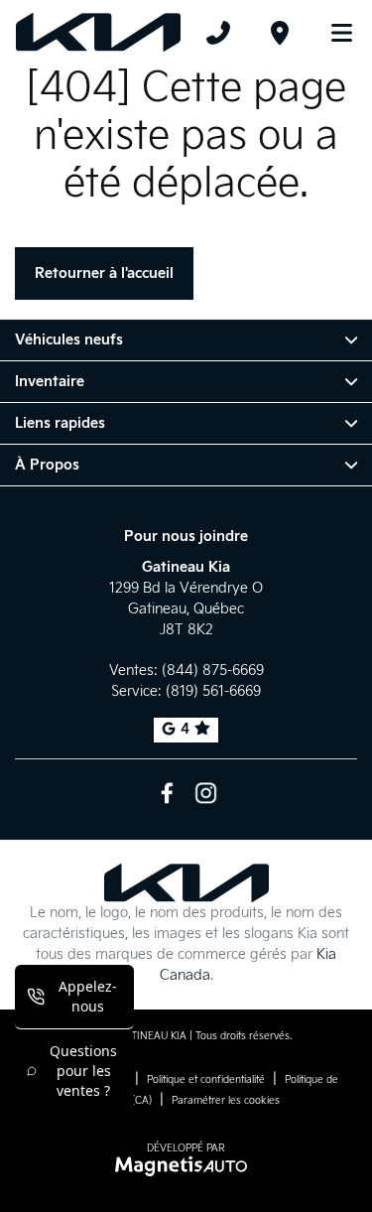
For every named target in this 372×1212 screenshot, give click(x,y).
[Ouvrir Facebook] (167, 792)
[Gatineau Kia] (98, 33)
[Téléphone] (218, 33)
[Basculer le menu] (333, 33)
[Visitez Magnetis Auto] (186, 1165)
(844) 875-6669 (213, 670)
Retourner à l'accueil (104, 273)
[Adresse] (279, 33)
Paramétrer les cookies (226, 1101)
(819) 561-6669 (213, 691)
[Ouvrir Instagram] (205, 792)
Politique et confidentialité (206, 1080)
